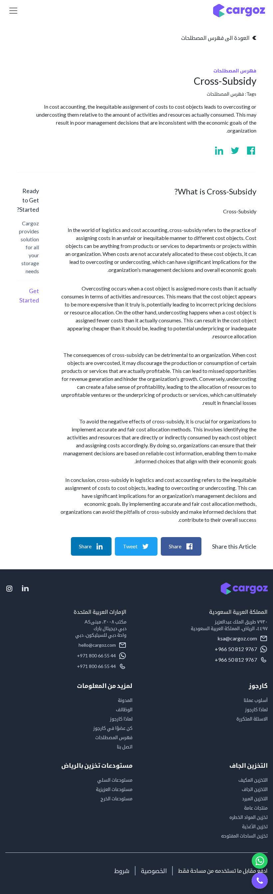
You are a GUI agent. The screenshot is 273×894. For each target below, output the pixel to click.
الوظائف (124, 709)
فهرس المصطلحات (225, 94)
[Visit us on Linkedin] (219, 150)
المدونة (125, 700)
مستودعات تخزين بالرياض (97, 765)
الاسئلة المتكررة (252, 719)
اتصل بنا (125, 746)
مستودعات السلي (115, 780)
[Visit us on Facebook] (251, 150)
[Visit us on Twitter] (235, 150)
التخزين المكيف (253, 780)
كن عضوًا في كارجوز (113, 728)
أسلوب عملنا (256, 700)
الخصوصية (154, 870)
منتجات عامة (256, 808)
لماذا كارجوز (256, 709)
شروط (122, 870)
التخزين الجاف (255, 789)
